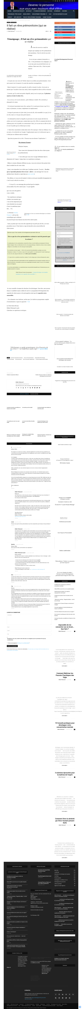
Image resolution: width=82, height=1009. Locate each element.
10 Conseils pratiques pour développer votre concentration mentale (65, 725)
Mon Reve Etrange (10, 359)
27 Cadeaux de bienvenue (40, 11)
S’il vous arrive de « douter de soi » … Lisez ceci (16, 936)
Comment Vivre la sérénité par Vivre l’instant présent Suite (65, 821)
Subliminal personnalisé (65, 521)
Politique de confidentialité (23, 643)
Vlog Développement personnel (44, 876)
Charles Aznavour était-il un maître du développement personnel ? (43, 375)
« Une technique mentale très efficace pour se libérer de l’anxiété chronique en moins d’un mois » (65, 301)
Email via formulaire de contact (37, 909)
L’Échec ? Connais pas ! (11, 931)
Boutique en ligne (34, 905)
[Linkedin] (57, 1)
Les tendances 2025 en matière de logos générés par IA (17, 940)
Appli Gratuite (17, 17)
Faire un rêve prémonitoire (29, 357)
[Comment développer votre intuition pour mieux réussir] (44, 415)
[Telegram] (70, 1)
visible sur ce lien (36, 962)
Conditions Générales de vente (37, 907)
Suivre (73, 29)
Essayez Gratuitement (64, 458)
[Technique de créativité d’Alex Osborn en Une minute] (29, 428)
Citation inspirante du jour (60, 14)
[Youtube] (74, 1)
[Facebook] (53, 1)
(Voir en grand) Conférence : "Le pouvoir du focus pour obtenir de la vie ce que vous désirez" (64, 343)
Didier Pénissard (11, 31)
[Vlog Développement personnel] (34, 877)
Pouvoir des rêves (13, 22)
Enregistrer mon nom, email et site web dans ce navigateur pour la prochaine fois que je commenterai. (26, 639)
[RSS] (64, 1)
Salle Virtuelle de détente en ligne (65, 444)
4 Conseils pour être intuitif (27, 407)
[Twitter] (72, 1)
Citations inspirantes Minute (13, 374)
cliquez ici (56, 147)
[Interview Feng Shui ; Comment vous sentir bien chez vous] (44, 429)
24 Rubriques (57, 11)
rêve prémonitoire (18, 359)
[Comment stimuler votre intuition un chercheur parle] (44, 401)
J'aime (73, 26)
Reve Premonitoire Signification (28, 359)
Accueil (9, 11)
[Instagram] (55, 1)
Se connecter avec (63, 252)
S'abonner (72, 37)
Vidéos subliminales (64, 550)
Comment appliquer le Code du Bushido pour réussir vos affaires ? (63, 608)
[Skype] (66, 1)
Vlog (50, 14)
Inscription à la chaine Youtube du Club (65, 366)
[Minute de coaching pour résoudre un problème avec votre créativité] (14, 429)
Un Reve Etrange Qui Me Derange (42, 359)
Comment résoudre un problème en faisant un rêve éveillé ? (64, 619)
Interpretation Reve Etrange (40, 357)
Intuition (12, 20)
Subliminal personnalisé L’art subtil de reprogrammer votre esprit (62, 592)
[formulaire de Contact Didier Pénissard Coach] (34, 871)
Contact (10, 17)
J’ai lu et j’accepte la (19, 643)
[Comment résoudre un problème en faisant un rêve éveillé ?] (14, 401)
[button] (73, 11)
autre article (31, 174)
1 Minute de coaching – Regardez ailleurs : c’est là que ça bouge (64, 600)
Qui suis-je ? (29, 11)
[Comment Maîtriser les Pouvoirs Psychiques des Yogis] (64, 688)
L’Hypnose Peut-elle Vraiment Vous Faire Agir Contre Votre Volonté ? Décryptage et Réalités (16, 946)
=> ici (28, 301)
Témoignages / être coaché (14, 14)
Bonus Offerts (26, 14)
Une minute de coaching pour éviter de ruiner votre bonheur (64, 615)
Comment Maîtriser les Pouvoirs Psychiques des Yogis (65, 675)
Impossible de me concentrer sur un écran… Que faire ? (65, 627)
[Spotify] (68, 1)
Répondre (12, 488)
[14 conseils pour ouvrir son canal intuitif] (14, 415)
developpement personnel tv (39, 14)
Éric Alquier (56, 924)
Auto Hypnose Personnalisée (65, 532)
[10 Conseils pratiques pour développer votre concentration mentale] (64, 738)
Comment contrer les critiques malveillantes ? (16, 927)
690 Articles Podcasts (18, 11)
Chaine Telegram (47, 17)
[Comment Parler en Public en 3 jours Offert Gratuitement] (32, 884)
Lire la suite (64, 665)
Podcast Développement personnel (32, 17)
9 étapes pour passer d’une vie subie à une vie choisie (63, 596)
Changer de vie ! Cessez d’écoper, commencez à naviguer (64, 604)
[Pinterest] (62, 1)
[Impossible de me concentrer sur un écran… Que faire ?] (64, 640)
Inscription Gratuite (65, 247)
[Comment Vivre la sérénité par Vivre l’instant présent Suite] (64, 834)
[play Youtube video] (64, 51)
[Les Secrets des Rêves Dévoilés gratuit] (29, 415)
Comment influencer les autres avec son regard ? (64, 611)
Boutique (50, 11)
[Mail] (59, 1)
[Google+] (19, 388)
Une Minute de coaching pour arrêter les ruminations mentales (62, 585)
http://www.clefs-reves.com (20, 516)
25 (74, 729)
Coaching (64, 11)
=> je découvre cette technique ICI (38, 569)
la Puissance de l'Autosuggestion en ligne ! (64, 460)
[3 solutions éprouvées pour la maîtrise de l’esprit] (64, 787)
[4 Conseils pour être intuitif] (29, 401)
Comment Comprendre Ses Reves (17, 357)
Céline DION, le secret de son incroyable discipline (64, 588)
